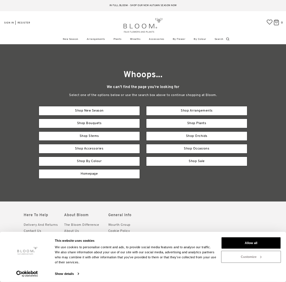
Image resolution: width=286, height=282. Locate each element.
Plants (117, 39)
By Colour (200, 39)
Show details (64, 274)
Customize (248, 256)
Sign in (9, 23)
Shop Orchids (196, 136)
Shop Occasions (196, 148)
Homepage (89, 173)
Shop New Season (89, 110)
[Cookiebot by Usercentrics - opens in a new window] (27, 274)
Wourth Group (119, 225)
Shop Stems (89, 136)
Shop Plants (196, 123)
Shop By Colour (89, 161)
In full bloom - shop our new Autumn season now (143, 5)
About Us (71, 231)
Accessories (156, 39)
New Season (70, 39)
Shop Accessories (89, 148)
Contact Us (32, 231)
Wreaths (135, 39)
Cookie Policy (119, 231)
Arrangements (96, 39)
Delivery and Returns (41, 225)
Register (24, 23)
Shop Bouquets (89, 123)
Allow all (251, 243)
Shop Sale (197, 161)
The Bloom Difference (81, 225)
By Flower (179, 39)
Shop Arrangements (197, 110)
